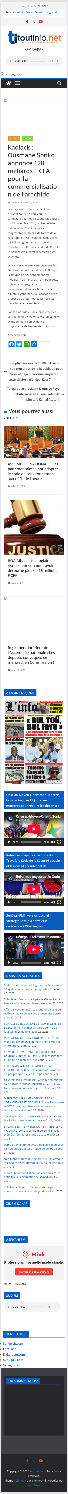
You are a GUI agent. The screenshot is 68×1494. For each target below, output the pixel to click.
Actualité (14, 138)
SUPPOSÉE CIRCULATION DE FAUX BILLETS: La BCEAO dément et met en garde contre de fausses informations (32, 1027)
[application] (34, 829)
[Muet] (53, 842)
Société (27, 138)
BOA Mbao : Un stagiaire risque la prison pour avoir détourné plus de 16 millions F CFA (32, 568)
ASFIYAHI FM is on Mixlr (15, 1284)
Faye (35, 202)
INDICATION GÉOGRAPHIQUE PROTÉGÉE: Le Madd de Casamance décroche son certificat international (32, 1041)
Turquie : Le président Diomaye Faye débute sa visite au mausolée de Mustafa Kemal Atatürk (33, 394)
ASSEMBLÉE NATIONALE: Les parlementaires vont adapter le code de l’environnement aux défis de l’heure (33, 471)
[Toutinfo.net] (8, 83)
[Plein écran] (59, 842)
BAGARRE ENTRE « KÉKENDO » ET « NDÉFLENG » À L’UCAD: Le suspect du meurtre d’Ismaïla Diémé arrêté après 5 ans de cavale (33, 1130)
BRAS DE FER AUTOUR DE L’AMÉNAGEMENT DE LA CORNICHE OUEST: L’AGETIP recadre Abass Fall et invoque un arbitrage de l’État (33, 1084)
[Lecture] (9, 842)
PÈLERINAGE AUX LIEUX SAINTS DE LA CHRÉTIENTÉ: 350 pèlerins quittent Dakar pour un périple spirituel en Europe (33, 1070)
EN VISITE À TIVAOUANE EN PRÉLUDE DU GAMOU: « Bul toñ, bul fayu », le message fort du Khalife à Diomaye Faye (33, 1056)
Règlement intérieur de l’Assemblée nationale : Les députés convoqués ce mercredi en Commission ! (31, 655)
